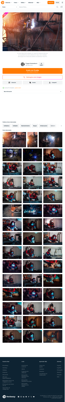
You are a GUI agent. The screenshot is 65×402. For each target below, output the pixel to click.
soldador (15, 125)
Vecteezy (5, 367)
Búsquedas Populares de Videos (24, 385)
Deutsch (58, 371)
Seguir (41, 65)
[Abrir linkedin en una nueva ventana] (23, 396)
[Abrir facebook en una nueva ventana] (18, 396)
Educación (5, 374)
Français (58, 374)
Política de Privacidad (56, 396)
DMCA (22, 368)
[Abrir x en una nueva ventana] (31, 396)
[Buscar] (57, 7)
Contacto (41, 368)
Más (38, 2)
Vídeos (22, 2)
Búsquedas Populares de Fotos (24, 380)
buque (35, 125)
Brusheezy (5, 364)
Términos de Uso (46, 396)
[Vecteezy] (2, 2)
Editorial (30, 2)
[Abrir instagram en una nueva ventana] (21, 396)
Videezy (5, 369)
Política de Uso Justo (55, 397)
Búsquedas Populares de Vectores (24, 375)
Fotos (15, 2)
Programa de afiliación (24, 371)
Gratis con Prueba (32, 71)
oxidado (53, 125)
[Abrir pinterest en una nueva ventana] (26, 396)
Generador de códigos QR (6, 387)
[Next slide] (58, 125)
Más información (8, 90)
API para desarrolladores (7, 376)
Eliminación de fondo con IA (6, 384)
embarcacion (43, 125)
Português (58, 369)
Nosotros (41, 370)
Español (58, 367)
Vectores (7, 2)
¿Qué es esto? (18, 87)
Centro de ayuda (41, 365)
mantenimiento (25, 125)
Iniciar (57, 2)
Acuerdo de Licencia (24, 365)
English (58, 364)
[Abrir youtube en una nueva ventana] (33, 396)
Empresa (5, 371)
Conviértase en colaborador (43, 373)
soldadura (6, 125)
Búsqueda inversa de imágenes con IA (8, 380)
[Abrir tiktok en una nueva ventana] (28, 396)
